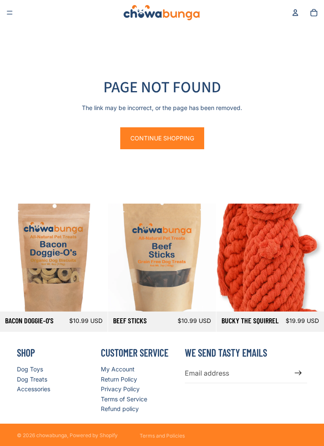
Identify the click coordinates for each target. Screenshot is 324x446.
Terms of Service (124, 399)
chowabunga (51, 435)
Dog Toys (30, 369)
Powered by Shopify (94, 435)
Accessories (33, 388)
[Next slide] (311, 257)
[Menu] (9, 12)
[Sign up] (298, 373)
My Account (118, 369)
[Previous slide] (229, 257)
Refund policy (120, 408)
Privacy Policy (120, 388)
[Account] (295, 12)
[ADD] (95, 298)
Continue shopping (162, 138)
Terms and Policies (162, 436)
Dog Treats (32, 379)
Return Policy (119, 379)
